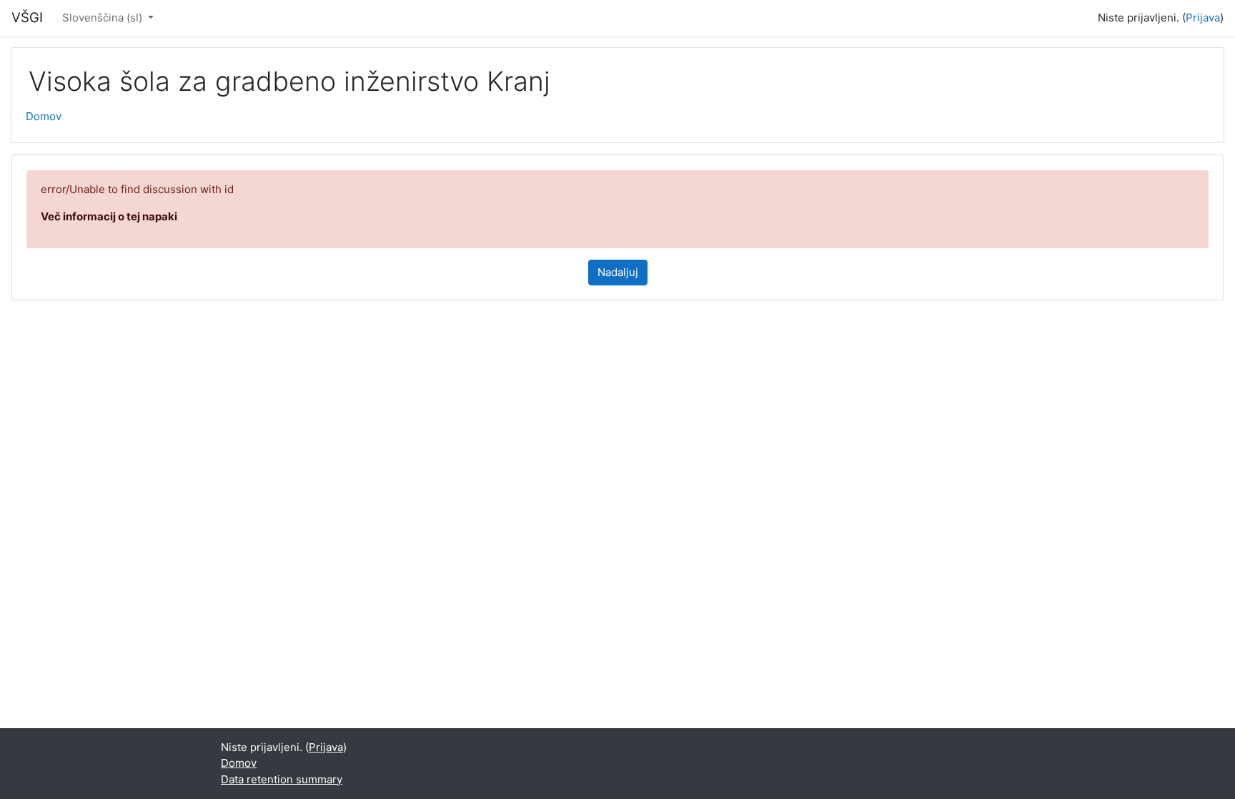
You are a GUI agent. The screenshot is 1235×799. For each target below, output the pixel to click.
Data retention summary (281, 779)
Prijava (1203, 17)
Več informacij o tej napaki (109, 216)
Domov (43, 116)
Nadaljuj (617, 272)
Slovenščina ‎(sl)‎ (103, 17)
